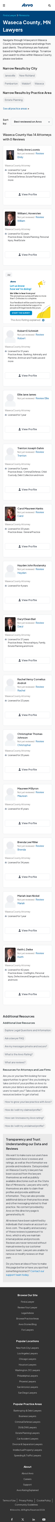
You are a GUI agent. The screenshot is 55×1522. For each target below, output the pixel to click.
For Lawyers (28, 1329)
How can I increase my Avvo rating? (24, 1117)
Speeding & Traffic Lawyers (27, 1455)
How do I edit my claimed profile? (23, 1109)
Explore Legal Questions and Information (28, 1030)
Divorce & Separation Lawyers (27, 1444)
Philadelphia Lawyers (27, 1375)
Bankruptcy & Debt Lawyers (27, 1410)
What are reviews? (15, 1062)
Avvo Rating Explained (27, 1490)
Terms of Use (9, 1500)
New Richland (27, 75)
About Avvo (27, 1473)
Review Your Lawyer (27, 1307)
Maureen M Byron (27, 788)
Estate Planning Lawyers (28, 1432)
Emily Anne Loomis (28, 149)
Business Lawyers (27, 1416)
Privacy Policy (26, 1500)
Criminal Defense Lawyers (27, 1421)
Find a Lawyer (27, 1301)
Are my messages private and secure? (26, 1046)
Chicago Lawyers (27, 1358)
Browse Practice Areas (27, 1318)
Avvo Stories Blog (28, 1324)
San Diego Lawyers (27, 1392)
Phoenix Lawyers (27, 1381)
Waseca (39, 83)
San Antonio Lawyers (27, 1387)
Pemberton (11, 83)
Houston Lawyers (27, 1364)
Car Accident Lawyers (27, 1438)
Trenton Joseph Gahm (30, 448)
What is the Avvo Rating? (19, 1054)
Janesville (10, 75)
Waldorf (26, 83)
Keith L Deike (25, 949)
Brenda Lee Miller (27, 842)
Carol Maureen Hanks (30, 508)
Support (27, 1484)
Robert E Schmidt (27, 330)
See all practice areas (15, 108)
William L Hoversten (29, 213)
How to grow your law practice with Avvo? (28, 1101)
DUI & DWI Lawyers (27, 1427)
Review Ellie (42, 398)
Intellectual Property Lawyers (27, 1449)
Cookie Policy (44, 1500)
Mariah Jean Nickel (28, 895)
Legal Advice (27, 1313)
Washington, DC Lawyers (27, 1370)
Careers (27, 1479)
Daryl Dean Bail (26, 619)
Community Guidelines (26, 1504)
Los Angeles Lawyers (27, 1353)
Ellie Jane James (26, 394)
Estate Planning (14, 99)
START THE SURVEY (21, 313)
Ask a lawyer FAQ (14, 1038)
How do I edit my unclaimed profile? (24, 1125)
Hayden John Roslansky (31, 565)
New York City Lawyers (27, 1347)
